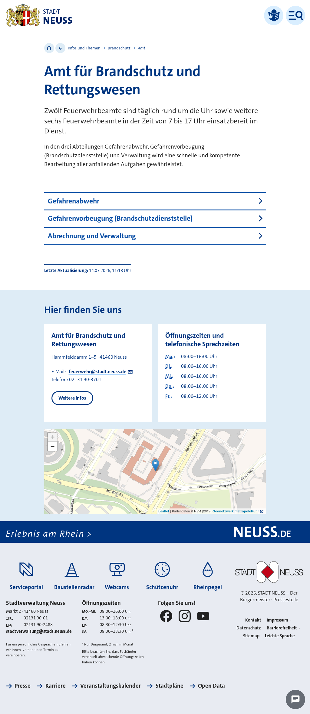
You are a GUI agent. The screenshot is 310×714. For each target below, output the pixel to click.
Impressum (277, 620)
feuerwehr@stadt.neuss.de (97, 371)
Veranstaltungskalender (110, 685)
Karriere (55, 685)
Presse (23, 685)
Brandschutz (119, 48)
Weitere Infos (72, 398)
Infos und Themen (84, 48)
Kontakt (253, 620)
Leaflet (163, 511)
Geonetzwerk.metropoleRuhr (236, 511)
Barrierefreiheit (282, 628)
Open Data (211, 685)
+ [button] (52, 437)
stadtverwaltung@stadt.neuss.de (39, 631)
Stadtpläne (169, 685)
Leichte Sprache (280, 636)
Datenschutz (248, 628)
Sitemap (251, 636)
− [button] (52, 446)
